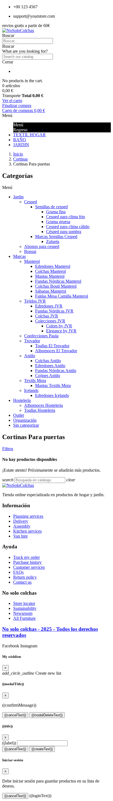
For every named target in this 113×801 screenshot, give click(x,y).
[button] (56, 46)
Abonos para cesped (41, 246)
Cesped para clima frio (65, 216)
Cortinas (20, 159)
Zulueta (52, 241)
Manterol (32, 261)
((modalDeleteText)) (47, 715)
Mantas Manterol (49, 276)
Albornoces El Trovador (56, 350)
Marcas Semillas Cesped (56, 236)
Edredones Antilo (50, 365)
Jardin (18, 196)
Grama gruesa (58, 221)
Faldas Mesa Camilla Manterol (61, 296)
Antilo (29, 355)
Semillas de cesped (51, 206)
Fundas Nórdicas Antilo (55, 370)
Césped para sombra (63, 231)
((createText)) (42, 749)
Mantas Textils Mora (53, 385)
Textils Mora (35, 380)
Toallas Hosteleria (39, 410)
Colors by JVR (59, 326)
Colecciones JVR (50, 321)
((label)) (9, 743)
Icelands (31, 390)
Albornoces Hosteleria (43, 405)
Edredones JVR (49, 306)
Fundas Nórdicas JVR (54, 311)
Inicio (18, 154)
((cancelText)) (15, 715)
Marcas (19, 256)
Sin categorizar (26, 425)
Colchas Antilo (48, 360)
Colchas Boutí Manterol (56, 286)
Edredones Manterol (52, 266)
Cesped (30, 201)
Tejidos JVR (35, 301)
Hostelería (22, 400)
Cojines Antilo (47, 375)
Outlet (18, 415)
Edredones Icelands (52, 395)
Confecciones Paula (41, 335)
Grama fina (56, 211)
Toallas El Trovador (52, 345)
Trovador (32, 340)
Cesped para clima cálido (67, 226)
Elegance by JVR (61, 331)
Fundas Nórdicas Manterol (58, 281)
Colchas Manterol (50, 271)
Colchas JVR (46, 316)
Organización (24, 420)
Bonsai (30, 251)
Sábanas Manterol (50, 291)
